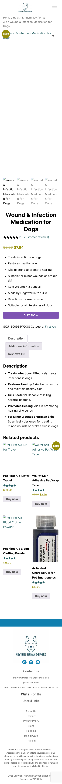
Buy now (31, 315)
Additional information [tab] (23, 346)
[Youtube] (38, 662)
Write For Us (31, 694)
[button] (53, 36)
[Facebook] (24, 662)
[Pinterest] (31, 662)
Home (6, 17)
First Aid (50, 326)
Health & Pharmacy (25, 17)
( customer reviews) (34, 237)
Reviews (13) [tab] (17, 354)
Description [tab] (16, 338)
